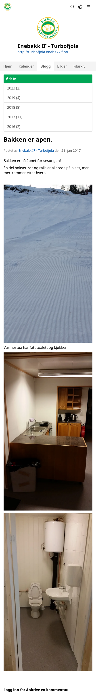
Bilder (62, 66)
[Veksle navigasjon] (88, 7)
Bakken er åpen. (28, 139)
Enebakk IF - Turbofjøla (36, 150)
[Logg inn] (80, 7)
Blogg (45, 66)
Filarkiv (79, 66)
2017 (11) (14, 117)
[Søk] (72, 7)
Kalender (26, 66)
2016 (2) (13, 126)
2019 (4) (13, 97)
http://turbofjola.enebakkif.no (42, 51)
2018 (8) (13, 107)
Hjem (7, 66)
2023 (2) (13, 88)
